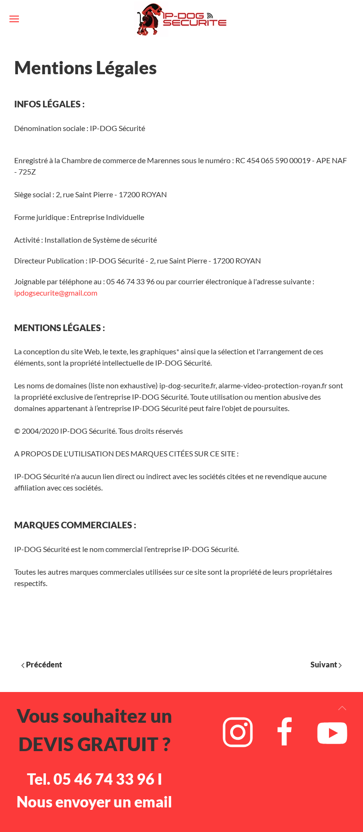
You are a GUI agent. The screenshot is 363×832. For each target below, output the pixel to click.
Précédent (43, 664)
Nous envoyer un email (94, 801)
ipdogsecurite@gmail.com (55, 292)
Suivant (324, 664)
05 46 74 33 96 (104, 779)
